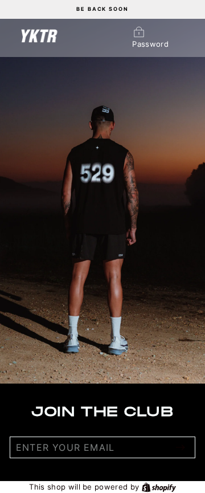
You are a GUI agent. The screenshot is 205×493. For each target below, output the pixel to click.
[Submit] (180, 447)
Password (150, 44)
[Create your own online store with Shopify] (159, 486)
